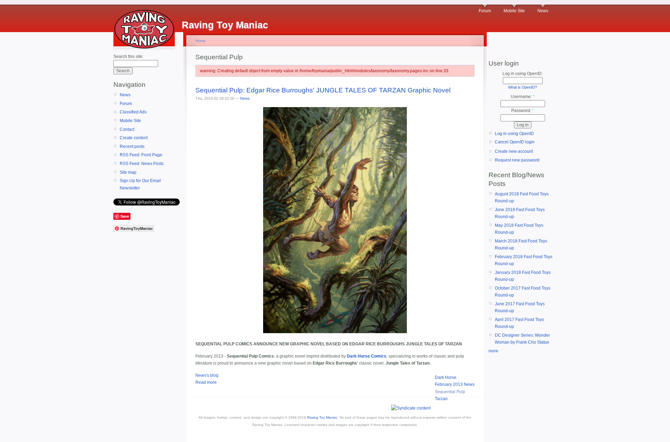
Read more (206, 382)
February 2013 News (455, 384)
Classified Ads (133, 112)
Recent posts (132, 146)
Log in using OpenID (514, 133)
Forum (485, 10)
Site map (128, 172)
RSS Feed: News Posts (142, 163)
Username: (523, 96)
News (542, 10)
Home (200, 41)
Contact (127, 129)
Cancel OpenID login (515, 142)
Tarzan (441, 398)
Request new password (517, 160)
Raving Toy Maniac (322, 417)
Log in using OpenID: (522, 73)
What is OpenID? (522, 87)
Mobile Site (514, 10)
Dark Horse (445, 377)
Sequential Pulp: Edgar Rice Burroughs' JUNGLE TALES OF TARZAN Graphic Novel (323, 90)
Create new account (514, 151)
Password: (522, 110)
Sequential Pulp (450, 391)
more (493, 351)
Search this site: (128, 56)
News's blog (206, 375)
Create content (134, 137)
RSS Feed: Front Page (141, 154)
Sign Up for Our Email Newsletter (140, 184)
